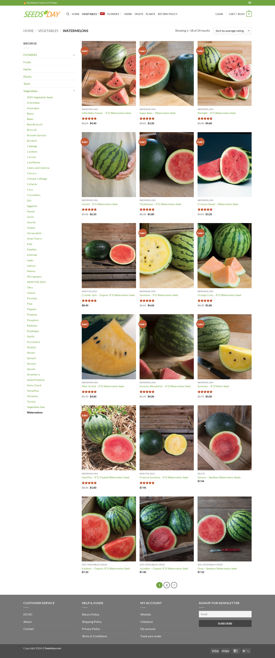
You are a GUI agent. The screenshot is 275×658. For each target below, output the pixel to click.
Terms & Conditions (94, 636)
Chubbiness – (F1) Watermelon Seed (160, 204)
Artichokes (33, 102)
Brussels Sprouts (36, 135)
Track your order (150, 636)
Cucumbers (33, 195)
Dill (29, 200)
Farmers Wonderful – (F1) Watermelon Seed (165, 386)
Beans (30, 113)
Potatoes (32, 314)
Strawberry (33, 374)
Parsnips (32, 298)
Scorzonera (33, 341)
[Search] (67, 14)
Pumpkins (33, 320)
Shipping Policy (92, 621)
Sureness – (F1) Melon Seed (213, 386)
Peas (29, 303)
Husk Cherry (34, 238)
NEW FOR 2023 (36, 282)
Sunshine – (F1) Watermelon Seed (159, 295)
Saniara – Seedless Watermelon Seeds (219, 477)
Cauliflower (34, 162)
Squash (31, 369)
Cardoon (32, 151)
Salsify (30, 336)
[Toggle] (74, 55)
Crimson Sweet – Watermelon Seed (218, 204)
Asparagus (33, 108)
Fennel (31, 211)
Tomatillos (33, 390)
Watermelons (35, 412)
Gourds (31, 222)
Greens (31, 227)
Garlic (30, 216)
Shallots (31, 347)
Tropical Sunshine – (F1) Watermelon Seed (164, 477)
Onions (31, 292)
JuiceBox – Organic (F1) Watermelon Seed (164, 568)
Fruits (27, 62)
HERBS (128, 14)
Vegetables (48, 31)
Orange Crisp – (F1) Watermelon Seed (219, 295)
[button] (219, 14)
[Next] (174, 585)
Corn (30, 189)
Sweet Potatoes (36, 379)
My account (147, 628)
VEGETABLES (89, 14)
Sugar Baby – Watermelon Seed (157, 113)
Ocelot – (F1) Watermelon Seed (100, 204)
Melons (31, 271)
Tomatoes (32, 396)
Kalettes (31, 249)
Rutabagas (33, 331)
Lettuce (31, 265)
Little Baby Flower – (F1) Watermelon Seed (106, 113)
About (27, 621)
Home (75, 14)
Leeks (30, 260)
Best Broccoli (34, 124)
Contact (28, 628)
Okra (30, 287)
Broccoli (32, 129)
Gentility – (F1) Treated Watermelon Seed (105, 477)
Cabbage (32, 146)
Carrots (31, 157)
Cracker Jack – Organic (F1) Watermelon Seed (108, 295)
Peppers (31, 309)
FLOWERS (113, 14)
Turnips (31, 401)
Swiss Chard (34, 385)
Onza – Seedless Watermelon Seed (217, 568)
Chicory (31, 173)
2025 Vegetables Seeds (40, 97)
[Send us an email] (250, 2)
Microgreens (34, 276)
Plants (27, 76)
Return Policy (168, 14)
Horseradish (34, 233)
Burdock (32, 140)
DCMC (28, 614)
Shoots (31, 352)
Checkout (146, 621)
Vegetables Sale (36, 407)
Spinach (31, 358)
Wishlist (145, 614)
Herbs (27, 69)
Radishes (32, 325)
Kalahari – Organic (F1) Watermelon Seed (106, 568)
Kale (29, 244)
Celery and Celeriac (38, 167)
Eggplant (32, 206)
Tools (26, 83)
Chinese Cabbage (37, 178)
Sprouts (31, 363)
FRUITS (139, 14)
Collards (32, 184)
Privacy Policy (91, 628)
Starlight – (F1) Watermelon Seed (217, 113)
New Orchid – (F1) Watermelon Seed (103, 386)
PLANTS (150, 14)
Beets (30, 119)
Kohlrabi (32, 254)
